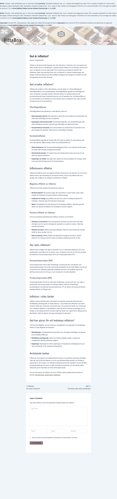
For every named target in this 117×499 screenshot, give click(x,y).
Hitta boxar (107, 41)
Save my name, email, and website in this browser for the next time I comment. (55, 437)
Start (99, 41)
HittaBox (12, 40)
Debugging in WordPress (77, 6)
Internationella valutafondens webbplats (47, 375)
